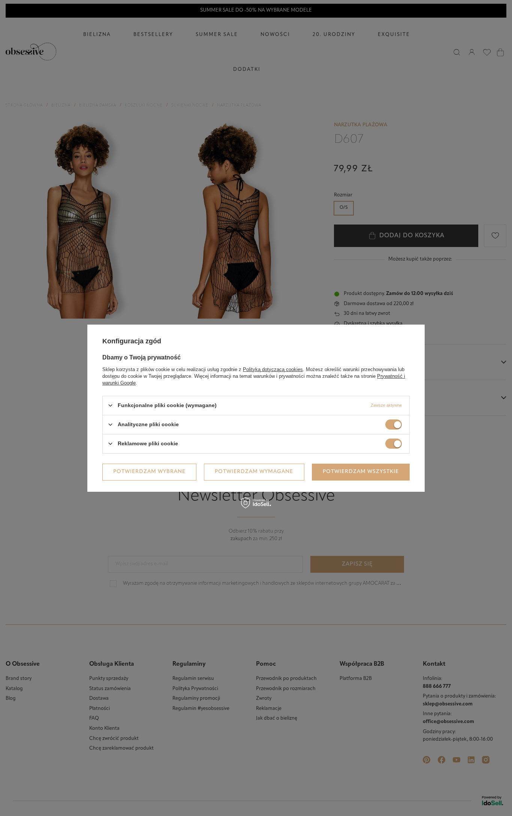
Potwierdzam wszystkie (361, 472)
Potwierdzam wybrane (149, 472)
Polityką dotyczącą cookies (273, 369)
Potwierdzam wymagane (254, 472)
